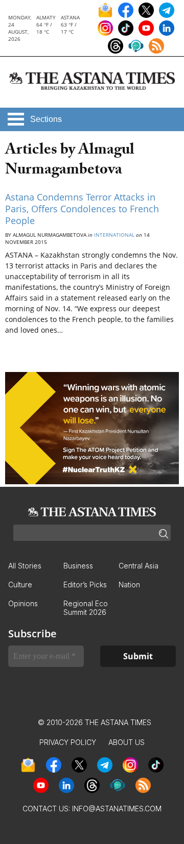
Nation (129, 584)
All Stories (24, 565)
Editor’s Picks (85, 584)
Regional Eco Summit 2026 (85, 607)
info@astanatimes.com (117, 808)
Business (78, 565)
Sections (46, 119)
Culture (20, 584)
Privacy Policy (67, 742)
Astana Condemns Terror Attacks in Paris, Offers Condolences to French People (82, 209)
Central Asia (138, 565)
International (114, 234)
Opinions (23, 603)
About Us (126, 742)
